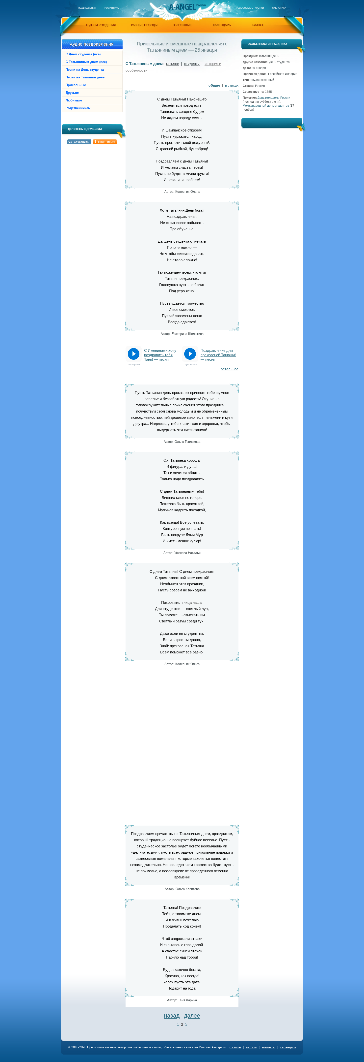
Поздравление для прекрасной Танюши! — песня (218, 354)
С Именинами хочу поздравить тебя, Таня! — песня (160, 354)
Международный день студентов (266, 105)
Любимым (74, 100)
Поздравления (87, 8)
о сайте (235, 1047)
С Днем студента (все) (83, 54)
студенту (192, 64)
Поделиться (106, 142)
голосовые (182, 25)
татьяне (172, 64)
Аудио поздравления (91, 44)
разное (258, 25)
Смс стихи (279, 8)
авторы (251, 1047)
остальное (229, 369)
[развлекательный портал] (182, 6)
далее (192, 1015)
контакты (268, 1047)
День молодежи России (274, 97)
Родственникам (78, 108)
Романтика (111, 8)
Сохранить (81, 141)
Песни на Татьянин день (85, 77)
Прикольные (76, 85)
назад (172, 1015)
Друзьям (72, 93)
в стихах (231, 85)
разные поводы (144, 25)
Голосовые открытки (250, 8)
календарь (222, 25)
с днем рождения (101, 25)
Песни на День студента (85, 69)
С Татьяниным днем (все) (86, 62)
